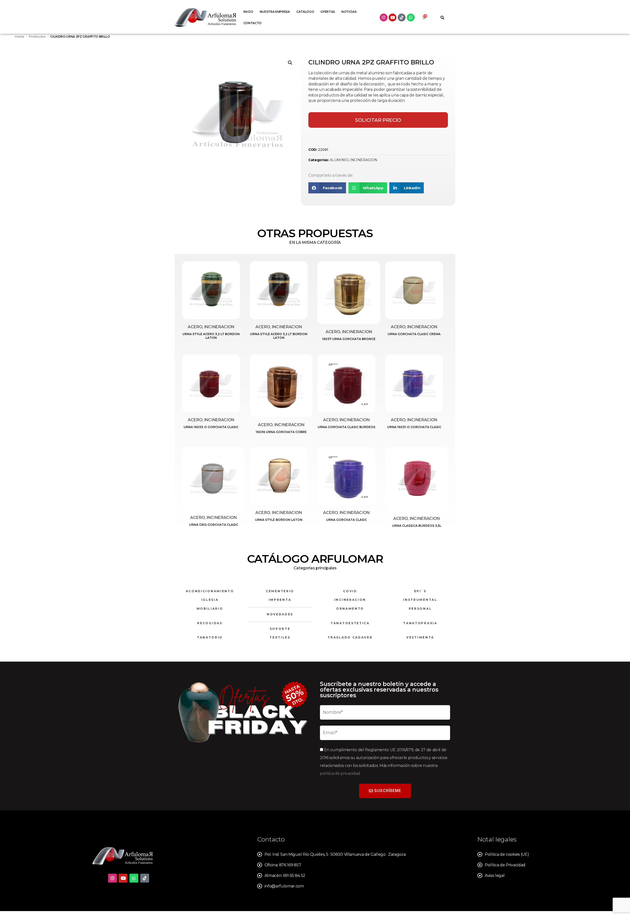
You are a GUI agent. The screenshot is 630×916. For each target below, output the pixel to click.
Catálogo (305, 12)
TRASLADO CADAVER (350, 637)
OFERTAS (327, 12)
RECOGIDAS (209, 623)
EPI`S (420, 591)
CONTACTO (252, 23)
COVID (350, 591)
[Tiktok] (402, 17)
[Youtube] (392, 17)
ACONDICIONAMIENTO (210, 591)
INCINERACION (363, 160)
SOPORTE (280, 629)
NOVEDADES (280, 614)
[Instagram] (384, 17)
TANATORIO (210, 637)
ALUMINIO (339, 160)
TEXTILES (279, 637)
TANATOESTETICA (350, 623)
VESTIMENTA (420, 637)
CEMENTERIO (280, 591)
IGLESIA (210, 600)
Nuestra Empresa (275, 12)
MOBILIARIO (210, 608)
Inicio (248, 12)
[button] (290, 62)
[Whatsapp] (411, 17)
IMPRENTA (280, 600)
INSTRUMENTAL (420, 600)
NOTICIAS (348, 12)
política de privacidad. (340, 773)
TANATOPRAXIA (420, 623)
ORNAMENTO (350, 608)
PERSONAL (420, 608)
